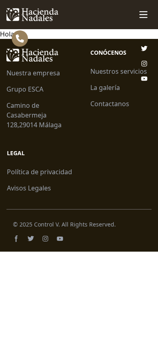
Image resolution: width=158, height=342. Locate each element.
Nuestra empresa (33, 72)
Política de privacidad (39, 171)
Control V (46, 224)
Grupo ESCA (24, 89)
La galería (105, 87)
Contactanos (109, 103)
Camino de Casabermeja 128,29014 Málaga (34, 115)
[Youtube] (60, 238)
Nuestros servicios (118, 71)
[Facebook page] (16, 238)
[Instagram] (45, 238)
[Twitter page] (31, 238)
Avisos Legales (29, 188)
